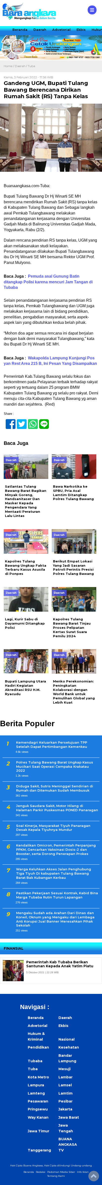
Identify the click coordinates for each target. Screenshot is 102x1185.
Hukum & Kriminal (36, 1036)
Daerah (39, 30)
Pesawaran (38, 1101)
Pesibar (65, 1101)
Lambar (65, 1077)
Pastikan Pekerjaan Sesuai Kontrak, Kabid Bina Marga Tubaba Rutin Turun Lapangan (57, 895)
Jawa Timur (38, 1131)
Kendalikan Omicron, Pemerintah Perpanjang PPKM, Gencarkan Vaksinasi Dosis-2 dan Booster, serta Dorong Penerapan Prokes (56, 849)
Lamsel (65, 1085)
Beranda (19, 30)
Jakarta (65, 1109)
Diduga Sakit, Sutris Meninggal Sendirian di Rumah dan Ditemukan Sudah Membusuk (54, 788)
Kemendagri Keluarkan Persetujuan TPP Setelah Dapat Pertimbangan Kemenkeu (51, 744)
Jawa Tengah (65, 1128)
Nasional (66, 1039)
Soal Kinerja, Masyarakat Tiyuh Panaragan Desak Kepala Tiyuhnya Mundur (53, 828)
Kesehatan (68, 1047)
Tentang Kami (56, 1176)
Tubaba (35, 1061)
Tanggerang (39, 1150)
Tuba (31, 66)
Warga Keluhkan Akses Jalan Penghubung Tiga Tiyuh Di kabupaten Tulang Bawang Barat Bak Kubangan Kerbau (53, 873)
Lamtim (65, 1093)
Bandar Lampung (67, 1058)
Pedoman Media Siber (61, 1172)
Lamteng (36, 1093)
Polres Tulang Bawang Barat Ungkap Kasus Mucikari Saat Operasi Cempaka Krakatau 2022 (54, 766)
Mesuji (64, 1069)
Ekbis (81, 30)
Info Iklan (83, 1172)
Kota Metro (38, 1077)
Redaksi (40, 1172)
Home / (9, 66)
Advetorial (61, 30)
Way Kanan (38, 1117)
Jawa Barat (68, 1117)
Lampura (36, 1085)
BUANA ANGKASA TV (67, 1144)
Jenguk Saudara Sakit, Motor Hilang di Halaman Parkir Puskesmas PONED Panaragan (57, 808)
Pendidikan (38, 1047)
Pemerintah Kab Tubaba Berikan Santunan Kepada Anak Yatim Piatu (59, 964)
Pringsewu (38, 1109)
